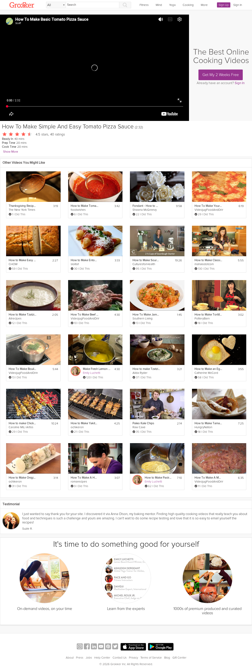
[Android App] (160, 646)
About (70, 657)
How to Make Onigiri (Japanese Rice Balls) (22, 477)
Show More (10, 151)
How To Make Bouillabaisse (22, 369)
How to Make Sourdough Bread (146, 260)
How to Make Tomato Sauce (84, 205)
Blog (167, 657)
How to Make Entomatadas (84, 260)
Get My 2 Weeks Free (220, 74)
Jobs (89, 657)
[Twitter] (115, 646)
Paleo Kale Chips (143, 423)
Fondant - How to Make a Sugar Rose (146, 205)
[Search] (125, 5)
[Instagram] (80, 646)
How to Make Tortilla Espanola (208, 314)
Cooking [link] (188, 5)
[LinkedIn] (94, 646)
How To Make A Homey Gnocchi (84, 477)
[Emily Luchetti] (76, 371)
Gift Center (179, 657)
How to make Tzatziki (146, 369)
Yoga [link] (172, 5)
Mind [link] (159, 5)
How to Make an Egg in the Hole (208, 369)
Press (79, 657)
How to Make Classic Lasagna (208, 260)
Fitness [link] (144, 5)
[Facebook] (87, 646)
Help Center (102, 657)
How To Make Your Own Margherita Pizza (208, 205)
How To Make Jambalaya (146, 314)
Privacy (133, 657)
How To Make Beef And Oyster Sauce (84, 314)
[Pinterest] (108, 646)
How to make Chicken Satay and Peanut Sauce (22, 423)
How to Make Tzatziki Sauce (22, 314)
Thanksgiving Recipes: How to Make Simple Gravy (22, 205)
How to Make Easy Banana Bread (22, 260)
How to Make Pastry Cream (158, 477)
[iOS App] (133, 647)
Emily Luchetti (91, 373)
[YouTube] (101, 646)
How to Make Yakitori (84, 423)
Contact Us (120, 657)
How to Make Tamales (208, 423)
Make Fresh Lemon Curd (96, 369)
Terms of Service (151, 657)
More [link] (204, 5)
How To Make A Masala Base (208, 477)
